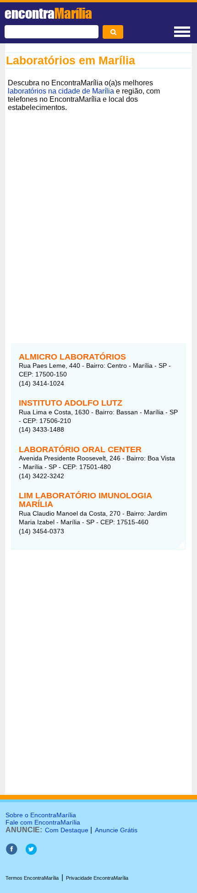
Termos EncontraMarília (32, 878)
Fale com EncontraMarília (42, 822)
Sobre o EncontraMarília (40, 815)
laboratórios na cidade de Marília (61, 91)
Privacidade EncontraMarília (97, 878)
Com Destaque (66, 830)
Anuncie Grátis (116, 830)
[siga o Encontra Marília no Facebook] (11, 852)
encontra (48, 13)
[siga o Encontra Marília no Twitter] (31, 852)
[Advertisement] (98, 213)
